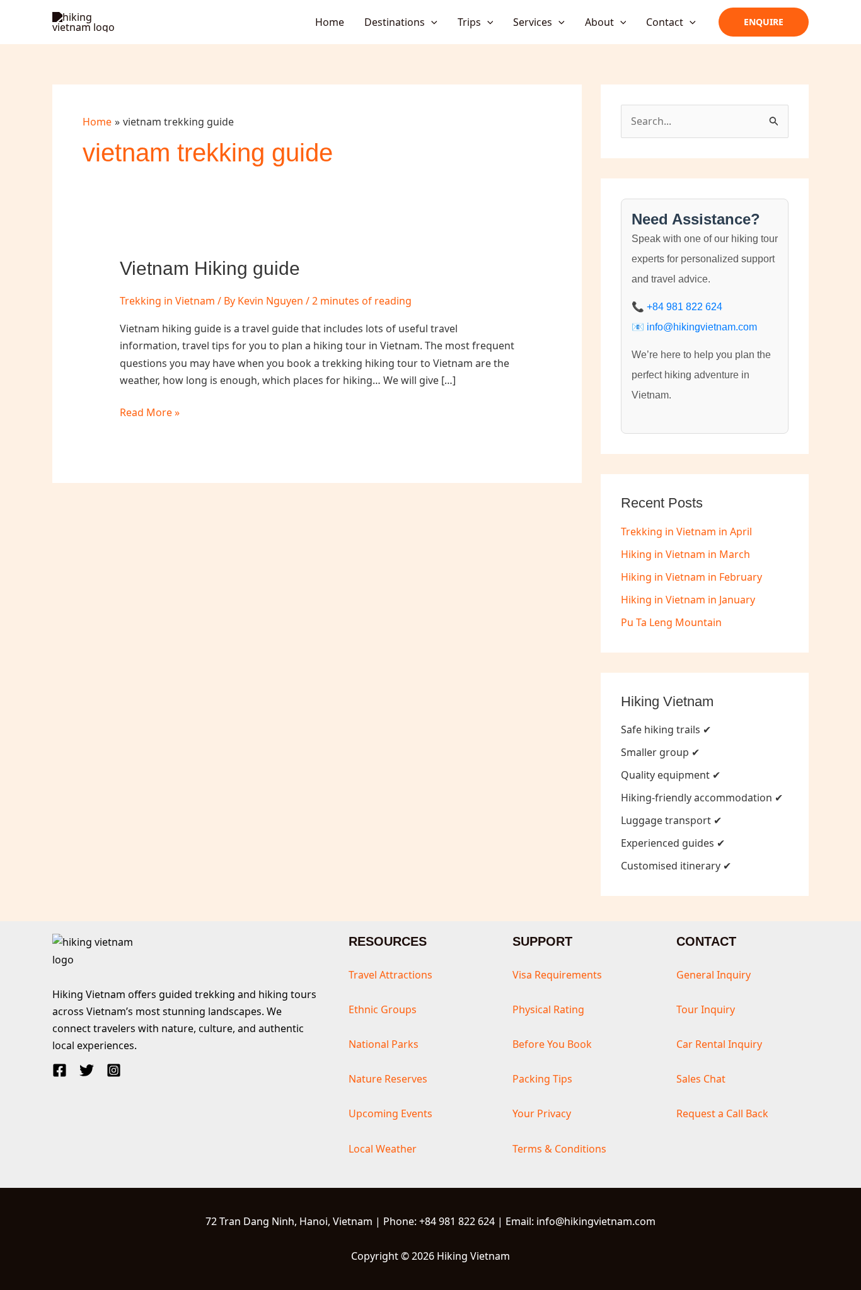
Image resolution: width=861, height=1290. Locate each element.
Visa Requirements (557, 975)
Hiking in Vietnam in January (688, 600)
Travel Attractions (390, 975)
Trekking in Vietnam (167, 301)
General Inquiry (713, 975)
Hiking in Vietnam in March (685, 554)
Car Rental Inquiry (719, 1044)
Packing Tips (542, 1079)
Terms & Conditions (559, 1149)
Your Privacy (541, 1113)
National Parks (384, 1044)
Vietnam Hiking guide (210, 268)
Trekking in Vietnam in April (686, 531)
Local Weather (383, 1149)
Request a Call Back (722, 1113)
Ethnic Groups (383, 1009)
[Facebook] (59, 1070)
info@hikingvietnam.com (702, 327)
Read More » (150, 413)
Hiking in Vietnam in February (691, 577)
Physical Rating (548, 1009)
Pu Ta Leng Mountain (671, 622)
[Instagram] (114, 1070)
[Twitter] (86, 1070)
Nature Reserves (388, 1079)
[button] (431, 22)
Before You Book (552, 1044)
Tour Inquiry (705, 1009)
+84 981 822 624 (684, 306)
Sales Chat (700, 1079)
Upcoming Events (390, 1113)
